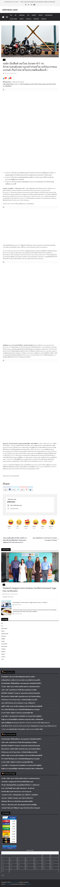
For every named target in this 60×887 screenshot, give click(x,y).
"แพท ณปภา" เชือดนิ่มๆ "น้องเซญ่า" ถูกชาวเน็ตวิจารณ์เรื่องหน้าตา (17, 798)
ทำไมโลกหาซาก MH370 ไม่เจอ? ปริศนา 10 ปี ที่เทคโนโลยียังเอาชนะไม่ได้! (19, 699)
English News (4, 633)
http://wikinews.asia (16, 505)
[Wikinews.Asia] (3, 17)
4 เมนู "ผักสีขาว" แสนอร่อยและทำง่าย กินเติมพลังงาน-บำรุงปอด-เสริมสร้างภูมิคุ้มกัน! (21, 716)
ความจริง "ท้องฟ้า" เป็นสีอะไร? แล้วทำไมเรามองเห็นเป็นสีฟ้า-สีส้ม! (17, 713)
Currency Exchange (9, 774)
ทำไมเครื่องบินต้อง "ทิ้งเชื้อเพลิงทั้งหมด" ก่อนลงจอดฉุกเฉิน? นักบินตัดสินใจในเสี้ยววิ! (21, 683)
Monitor (36, 19)
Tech (2, 659)
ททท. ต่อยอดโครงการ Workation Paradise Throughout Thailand (45, 539)
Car (28, 15)
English (43, 19)
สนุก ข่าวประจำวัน (9, 672)
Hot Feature (4, 644)
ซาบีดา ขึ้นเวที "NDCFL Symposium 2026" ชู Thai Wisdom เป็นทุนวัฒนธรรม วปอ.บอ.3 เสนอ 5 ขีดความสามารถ (28, 726)
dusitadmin (15, 594)
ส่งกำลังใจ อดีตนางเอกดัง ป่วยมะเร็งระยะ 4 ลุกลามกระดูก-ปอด (16, 791)
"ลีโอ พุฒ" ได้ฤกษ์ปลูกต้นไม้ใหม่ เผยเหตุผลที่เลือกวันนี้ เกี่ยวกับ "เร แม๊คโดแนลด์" (20, 785)
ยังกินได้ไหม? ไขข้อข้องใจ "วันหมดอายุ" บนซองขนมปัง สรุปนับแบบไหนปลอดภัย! (20, 693)
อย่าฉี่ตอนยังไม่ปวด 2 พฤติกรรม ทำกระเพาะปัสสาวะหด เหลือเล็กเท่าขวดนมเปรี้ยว (20, 680)
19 (18, 865)
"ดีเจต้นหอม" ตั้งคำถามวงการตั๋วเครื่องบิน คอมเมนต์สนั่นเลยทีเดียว (17, 801)
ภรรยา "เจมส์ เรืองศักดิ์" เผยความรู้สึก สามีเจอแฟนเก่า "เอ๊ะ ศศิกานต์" (17, 788)
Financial (22, 15)
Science (3, 656)
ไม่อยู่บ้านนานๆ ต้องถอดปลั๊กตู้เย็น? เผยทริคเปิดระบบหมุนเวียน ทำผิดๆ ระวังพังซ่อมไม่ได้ (22, 719)
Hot (11, 15)
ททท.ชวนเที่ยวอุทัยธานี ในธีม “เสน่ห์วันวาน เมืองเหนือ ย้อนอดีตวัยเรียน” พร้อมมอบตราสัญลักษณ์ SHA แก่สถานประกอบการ (15, 540)
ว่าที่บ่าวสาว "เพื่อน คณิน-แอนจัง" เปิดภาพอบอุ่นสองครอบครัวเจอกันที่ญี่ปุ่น (19, 804)
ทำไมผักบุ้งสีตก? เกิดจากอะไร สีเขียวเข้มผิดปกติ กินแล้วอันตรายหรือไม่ (18, 676)
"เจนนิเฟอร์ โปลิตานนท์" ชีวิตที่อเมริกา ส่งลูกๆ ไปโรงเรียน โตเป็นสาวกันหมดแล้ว (20, 808)
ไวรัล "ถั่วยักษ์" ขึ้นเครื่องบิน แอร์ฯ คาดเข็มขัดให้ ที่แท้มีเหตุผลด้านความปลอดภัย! (20, 709)
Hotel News (13, 19)
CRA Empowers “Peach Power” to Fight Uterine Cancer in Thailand (30, 602)
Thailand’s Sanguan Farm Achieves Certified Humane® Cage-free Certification (30, 589)
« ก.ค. (2, 875)
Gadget (34, 15)
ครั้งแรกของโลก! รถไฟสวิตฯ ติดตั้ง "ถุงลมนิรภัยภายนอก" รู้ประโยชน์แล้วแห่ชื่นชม (21, 696)
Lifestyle (28, 19)
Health (3, 641)
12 (18, 862)
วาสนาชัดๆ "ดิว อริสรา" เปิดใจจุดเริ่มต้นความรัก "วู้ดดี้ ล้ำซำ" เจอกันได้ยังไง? (19, 795)
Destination (48, 15)
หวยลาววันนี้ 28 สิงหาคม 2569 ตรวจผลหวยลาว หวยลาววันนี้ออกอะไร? (18, 703)
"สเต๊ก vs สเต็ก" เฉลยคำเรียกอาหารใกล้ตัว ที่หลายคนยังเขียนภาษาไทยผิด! (19, 690)
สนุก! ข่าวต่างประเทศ (9, 734)
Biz (15, 15)
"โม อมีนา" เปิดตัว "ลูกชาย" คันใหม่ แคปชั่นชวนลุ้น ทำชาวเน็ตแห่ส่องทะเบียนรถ (20, 686)
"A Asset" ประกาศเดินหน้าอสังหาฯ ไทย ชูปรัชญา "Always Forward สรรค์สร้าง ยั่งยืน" (22, 729)
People (41, 15)
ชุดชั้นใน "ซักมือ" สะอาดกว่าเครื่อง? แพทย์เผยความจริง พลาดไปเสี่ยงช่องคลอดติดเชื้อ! (21, 706)
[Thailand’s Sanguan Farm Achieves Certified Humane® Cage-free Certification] (30, 567)
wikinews (15, 73)
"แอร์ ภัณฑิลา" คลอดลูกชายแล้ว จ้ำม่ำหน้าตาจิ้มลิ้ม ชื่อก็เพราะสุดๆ (17, 781)
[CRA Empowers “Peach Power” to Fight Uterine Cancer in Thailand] (6, 603)
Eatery (21, 19)
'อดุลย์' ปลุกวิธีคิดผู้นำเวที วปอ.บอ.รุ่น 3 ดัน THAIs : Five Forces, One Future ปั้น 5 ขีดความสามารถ (25, 722)
